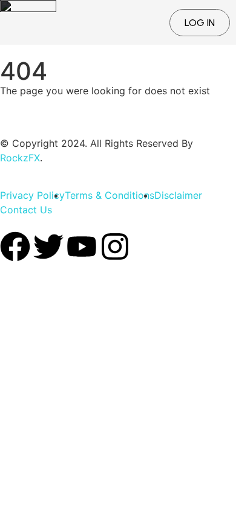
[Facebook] (15, 246)
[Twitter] (48, 246)
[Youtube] (82, 246)
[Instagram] (115, 246)
